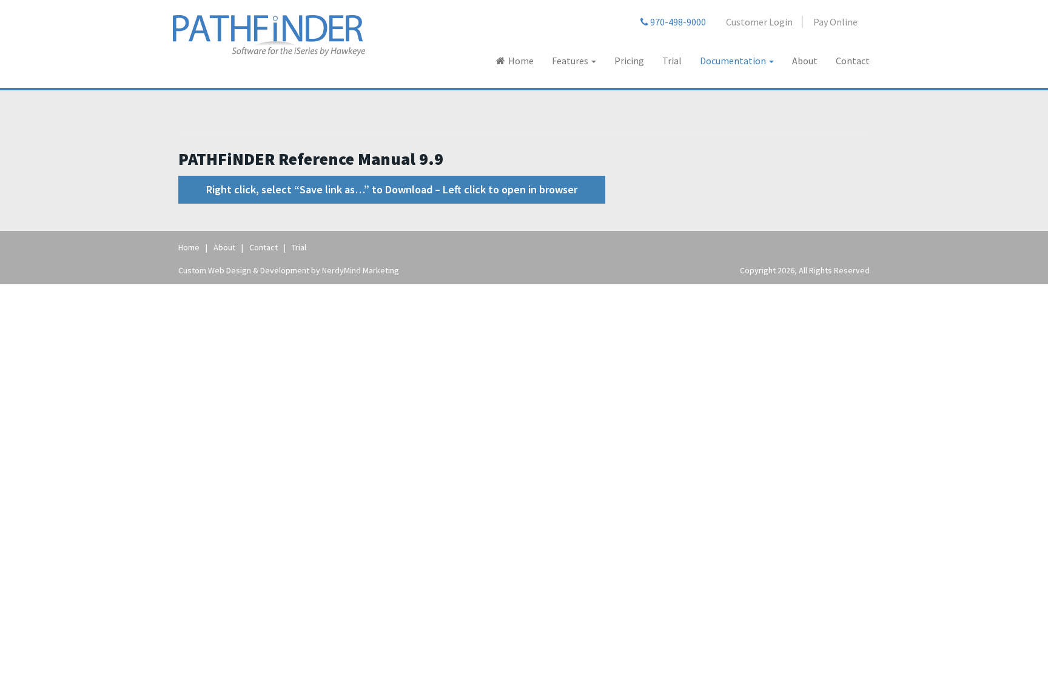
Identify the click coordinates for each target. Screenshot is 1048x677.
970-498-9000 (677, 22)
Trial (672, 61)
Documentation (734, 61)
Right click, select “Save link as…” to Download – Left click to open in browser (391, 189)
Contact (853, 61)
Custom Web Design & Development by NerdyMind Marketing (288, 270)
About (805, 61)
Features (571, 61)
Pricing (629, 61)
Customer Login (759, 22)
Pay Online (835, 22)
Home (521, 61)
